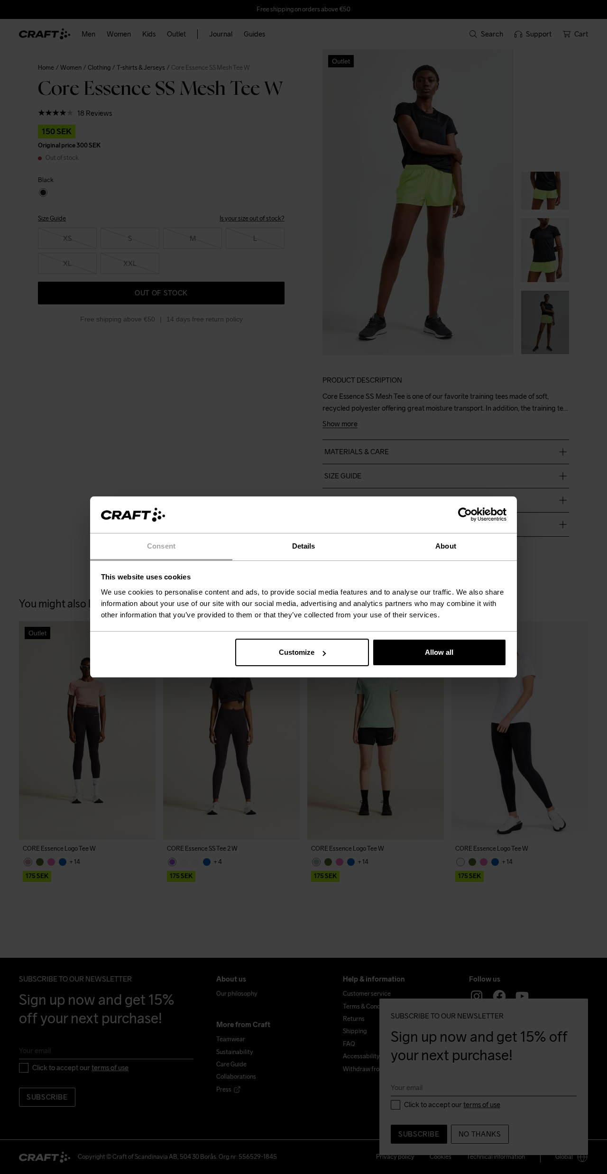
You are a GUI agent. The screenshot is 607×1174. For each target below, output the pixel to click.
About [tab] (445, 546)
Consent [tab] (161, 546)
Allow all (439, 652)
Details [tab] (303, 546)
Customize (296, 652)
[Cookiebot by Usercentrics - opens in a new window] (464, 515)
